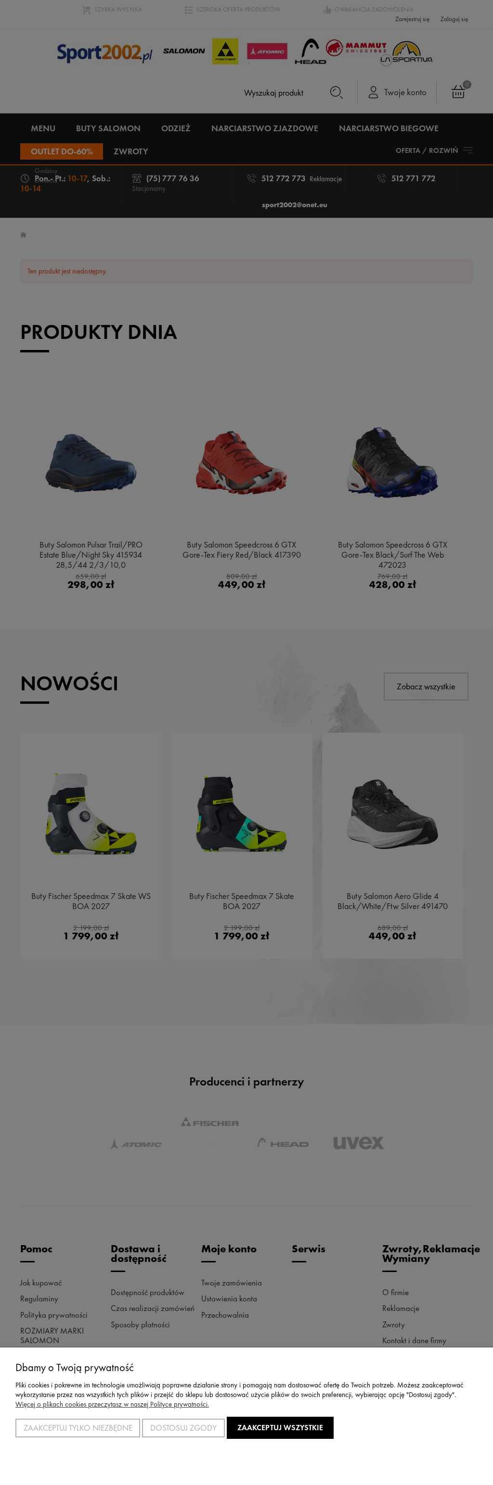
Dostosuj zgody (183, 1428)
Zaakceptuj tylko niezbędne (78, 1428)
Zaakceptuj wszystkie (280, 1428)
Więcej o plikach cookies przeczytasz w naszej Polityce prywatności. (112, 1404)
